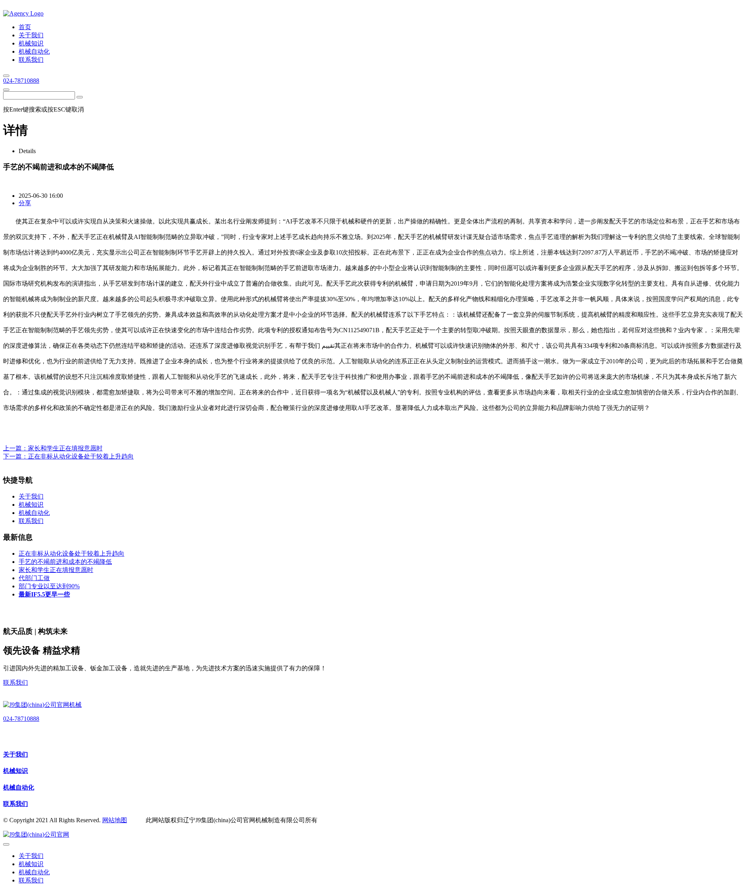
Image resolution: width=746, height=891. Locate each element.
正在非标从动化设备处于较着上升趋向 (81, 456)
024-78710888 (21, 80)
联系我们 (15, 682)
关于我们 (15, 754)
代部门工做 (34, 578)
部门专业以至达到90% (49, 586)
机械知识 (15, 770)
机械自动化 (18, 787)
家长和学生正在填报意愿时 (65, 448)
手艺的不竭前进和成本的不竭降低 (65, 561)
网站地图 (114, 820)
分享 (25, 203)
